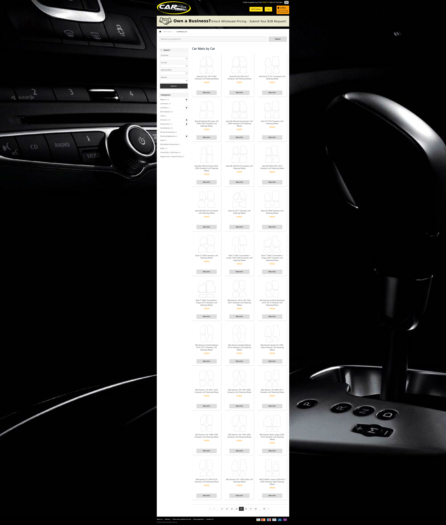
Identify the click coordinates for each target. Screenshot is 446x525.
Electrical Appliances (169, 136)
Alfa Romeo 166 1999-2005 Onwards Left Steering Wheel (239, 436)
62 (227, 509)
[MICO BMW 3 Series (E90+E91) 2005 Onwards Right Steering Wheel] (272, 468)
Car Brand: (164, 55)
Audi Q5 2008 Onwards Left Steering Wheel (272, 212)
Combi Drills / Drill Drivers (170, 152)
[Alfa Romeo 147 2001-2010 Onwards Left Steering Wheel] (206, 378)
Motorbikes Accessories (170, 144)
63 (232, 509)
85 (264, 509)
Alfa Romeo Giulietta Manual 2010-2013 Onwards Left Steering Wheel (206, 347)
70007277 (265, 2)
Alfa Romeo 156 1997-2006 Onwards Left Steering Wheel (239, 391)
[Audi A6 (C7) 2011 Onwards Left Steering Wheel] (272, 65)
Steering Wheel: (166, 70)
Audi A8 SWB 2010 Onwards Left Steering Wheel (206, 212)
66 (246, 509)
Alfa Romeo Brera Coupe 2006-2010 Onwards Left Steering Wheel (272, 437)
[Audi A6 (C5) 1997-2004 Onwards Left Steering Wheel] (206, 65)
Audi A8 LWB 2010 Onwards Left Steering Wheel (239, 167)
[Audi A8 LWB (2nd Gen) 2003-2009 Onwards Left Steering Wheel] (206, 154)
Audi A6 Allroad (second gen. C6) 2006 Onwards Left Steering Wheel (239, 123)
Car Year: (164, 63)
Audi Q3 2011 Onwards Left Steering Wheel (239, 212)
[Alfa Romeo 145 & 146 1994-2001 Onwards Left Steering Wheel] (239, 289)
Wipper (164, 99)
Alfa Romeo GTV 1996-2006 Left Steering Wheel (239, 480)
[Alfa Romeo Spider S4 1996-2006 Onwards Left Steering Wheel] (272, 333)
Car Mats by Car (182, 32)
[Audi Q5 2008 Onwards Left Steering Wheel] (272, 199)
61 (222, 509)
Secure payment (198, 519)
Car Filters (165, 108)
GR (286, 2)
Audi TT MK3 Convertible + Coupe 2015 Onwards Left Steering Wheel (206, 302)
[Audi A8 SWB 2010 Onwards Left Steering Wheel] (206, 199)
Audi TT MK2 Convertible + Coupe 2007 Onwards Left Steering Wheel (272, 257)
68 (256, 509)
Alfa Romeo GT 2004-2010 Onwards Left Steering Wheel (207, 480)
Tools (163, 116)
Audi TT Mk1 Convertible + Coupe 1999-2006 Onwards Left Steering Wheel (239, 257)
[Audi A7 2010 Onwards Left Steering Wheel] (272, 109)
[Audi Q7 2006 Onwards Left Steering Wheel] (206, 244)
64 (237, 509)
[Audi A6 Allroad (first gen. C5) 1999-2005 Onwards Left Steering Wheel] (206, 109)
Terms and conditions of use (181, 519)
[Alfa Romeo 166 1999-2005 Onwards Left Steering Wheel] (239, 423)
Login (268, 9)
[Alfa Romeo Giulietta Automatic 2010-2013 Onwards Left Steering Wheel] (272, 289)
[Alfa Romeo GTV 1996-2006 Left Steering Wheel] (239, 468)
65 (241, 509)
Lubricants (165, 104)
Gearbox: (164, 77)
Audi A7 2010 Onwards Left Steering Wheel (272, 122)
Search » (174, 86)
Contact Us (209, 519)
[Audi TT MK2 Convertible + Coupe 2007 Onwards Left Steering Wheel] (272, 244)
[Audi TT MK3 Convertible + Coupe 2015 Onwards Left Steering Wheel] (206, 289)
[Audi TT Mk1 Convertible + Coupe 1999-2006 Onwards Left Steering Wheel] (239, 244)
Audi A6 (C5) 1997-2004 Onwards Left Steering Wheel (207, 77)
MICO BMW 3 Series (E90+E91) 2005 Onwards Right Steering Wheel (272, 481)
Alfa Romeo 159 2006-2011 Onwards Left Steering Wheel (272, 391)
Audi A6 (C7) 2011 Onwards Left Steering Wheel (272, 77)
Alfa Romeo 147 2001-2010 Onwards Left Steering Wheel (207, 391)
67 (251, 509)
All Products (168, 32)
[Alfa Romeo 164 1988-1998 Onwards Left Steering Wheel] (206, 423)
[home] (160, 32)
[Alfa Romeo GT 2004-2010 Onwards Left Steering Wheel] (206, 468)
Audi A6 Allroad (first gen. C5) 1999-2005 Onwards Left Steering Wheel (206, 123)
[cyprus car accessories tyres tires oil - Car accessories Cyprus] (174, 7)
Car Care (165, 120)
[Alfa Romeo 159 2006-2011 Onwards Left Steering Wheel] (272, 378)
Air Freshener (166, 112)
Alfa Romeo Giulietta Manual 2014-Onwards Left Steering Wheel (239, 347)
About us (159, 519)
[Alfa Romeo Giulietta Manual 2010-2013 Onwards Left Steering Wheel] (206, 333)
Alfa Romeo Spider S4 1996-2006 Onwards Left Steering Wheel (272, 347)
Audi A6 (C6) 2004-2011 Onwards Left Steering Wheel (239, 77)
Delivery (167, 519)
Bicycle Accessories (168, 132)
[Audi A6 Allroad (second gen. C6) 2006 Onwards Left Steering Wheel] (239, 109)
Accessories (166, 124)
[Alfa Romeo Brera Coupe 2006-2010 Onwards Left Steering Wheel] (272, 423)
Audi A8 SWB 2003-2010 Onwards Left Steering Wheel (272, 167)
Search (277, 39)
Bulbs (163, 148)
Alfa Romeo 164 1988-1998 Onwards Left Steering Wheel (207, 436)
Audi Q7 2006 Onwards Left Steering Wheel (206, 256)
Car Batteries (166, 128)
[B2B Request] (223, 21)
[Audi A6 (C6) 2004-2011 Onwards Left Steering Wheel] (239, 65)
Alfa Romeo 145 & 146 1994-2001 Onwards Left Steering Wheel (239, 302)
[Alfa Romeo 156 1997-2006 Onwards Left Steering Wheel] (239, 378)
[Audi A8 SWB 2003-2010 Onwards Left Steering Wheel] (272, 154)
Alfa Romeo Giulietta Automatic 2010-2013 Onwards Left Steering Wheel (272, 302)
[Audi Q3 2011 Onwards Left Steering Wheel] (239, 199)
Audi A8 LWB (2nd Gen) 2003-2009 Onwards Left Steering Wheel (207, 168)
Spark (163, 140)
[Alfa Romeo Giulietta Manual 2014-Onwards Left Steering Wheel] (239, 333)
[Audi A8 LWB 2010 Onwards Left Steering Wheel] (239, 154)
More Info (206, 93)
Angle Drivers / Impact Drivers (172, 156)
